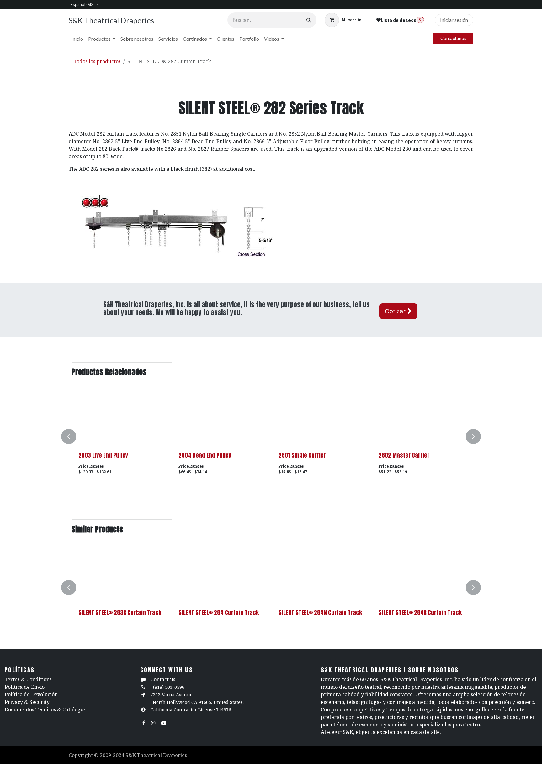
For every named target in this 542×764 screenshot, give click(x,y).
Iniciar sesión (454, 20)
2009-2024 (112, 755)
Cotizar (396, 311)
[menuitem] (77, 39)
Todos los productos (97, 61)
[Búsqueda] (308, 20)
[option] (271, 436)
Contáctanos (453, 38)
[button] (72, 436)
